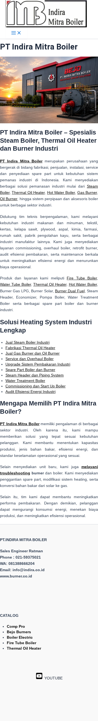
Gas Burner (87, 192)
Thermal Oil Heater (28, 192)
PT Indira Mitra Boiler (19, 424)
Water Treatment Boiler (25, 380)
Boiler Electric (20, 637)
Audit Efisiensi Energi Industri (30, 391)
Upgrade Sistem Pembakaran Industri (37, 364)
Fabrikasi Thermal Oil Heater (30, 348)
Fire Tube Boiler (82, 278)
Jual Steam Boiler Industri (27, 342)
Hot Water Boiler (83, 284)
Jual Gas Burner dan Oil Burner (32, 353)
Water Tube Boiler (15, 284)
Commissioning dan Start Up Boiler (35, 386)
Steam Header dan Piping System (34, 375)
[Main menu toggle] (16, 33)
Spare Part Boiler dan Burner (30, 369)
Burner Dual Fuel (70, 291)
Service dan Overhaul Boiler (29, 359)
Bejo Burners (19, 632)
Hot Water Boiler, (61, 192)
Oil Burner (8, 199)
